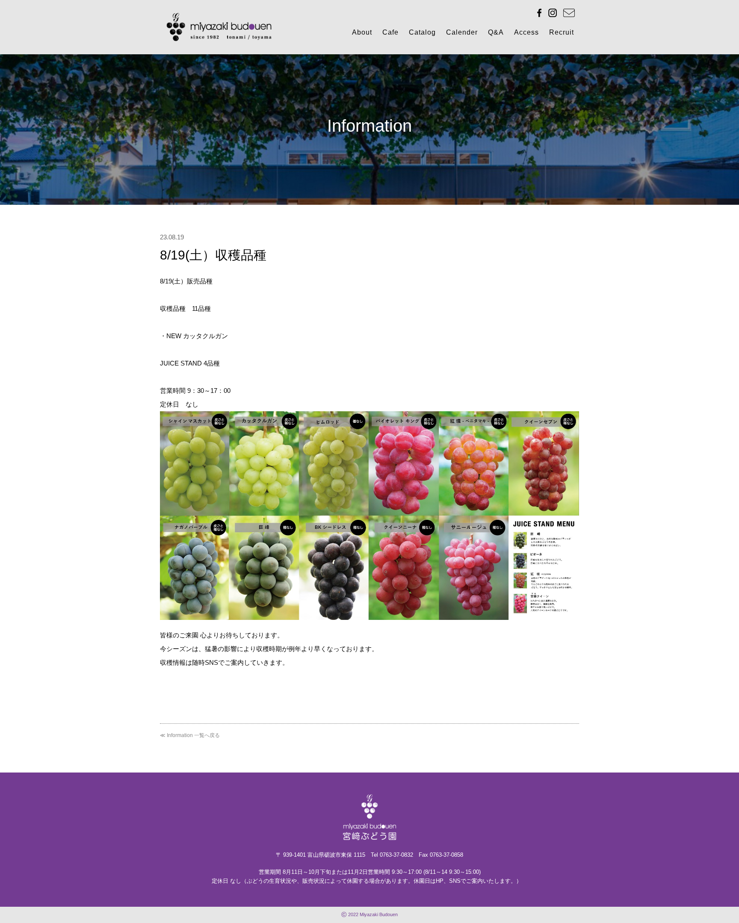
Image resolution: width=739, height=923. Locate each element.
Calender (462, 32)
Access (526, 32)
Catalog (422, 32)
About (362, 32)
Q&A (496, 32)
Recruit (561, 32)
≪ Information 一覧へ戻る (190, 735)
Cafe (390, 32)
